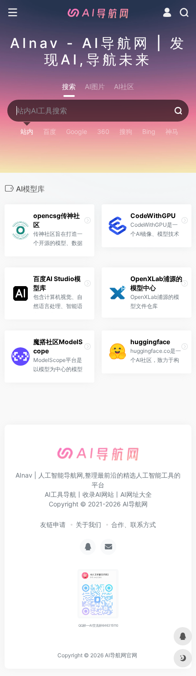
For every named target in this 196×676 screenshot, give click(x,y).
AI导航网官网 (121, 655)
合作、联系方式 (133, 524)
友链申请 (53, 524)
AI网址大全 (136, 494)
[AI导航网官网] (98, 12)
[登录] (167, 13)
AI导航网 (135, 504)
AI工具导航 (60, 494)
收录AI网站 (98, 494)
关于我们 (88, 524)
